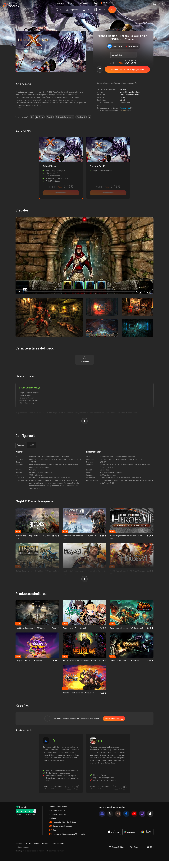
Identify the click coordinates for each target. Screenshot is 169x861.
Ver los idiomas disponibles (130, 92)
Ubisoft (122, 97)
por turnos (39, 117)
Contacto (52, 818)
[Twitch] (142, 814)
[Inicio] (11, 5)
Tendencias (60, 3)
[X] (110, 814)
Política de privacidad (57, 810)
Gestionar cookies (22, 847)
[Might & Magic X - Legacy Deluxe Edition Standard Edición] (108, 168)
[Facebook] (126, 814)
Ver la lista (123, 89)
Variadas (123, 110)
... (89, 117)
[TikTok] (150, 814)
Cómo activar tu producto (129, 95)
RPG (121, 105)
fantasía (49, 117)
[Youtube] (134, 814)
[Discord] (102, 814)
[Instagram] (118, 814)
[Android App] (129, 832)
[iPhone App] (113, 832)
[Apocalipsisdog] (93, 740)
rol (32, 117)
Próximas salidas (84, 3)
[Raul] (46, 740)
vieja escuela (81, 117)
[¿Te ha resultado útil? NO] (76, 787)
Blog (95, 3)
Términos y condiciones (58, 807)
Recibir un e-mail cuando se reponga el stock (127, 69)
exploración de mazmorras (64, 117)
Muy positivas (125, 108)
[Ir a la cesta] (154, 4)
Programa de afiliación (57, 814)
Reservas (71, 3)
